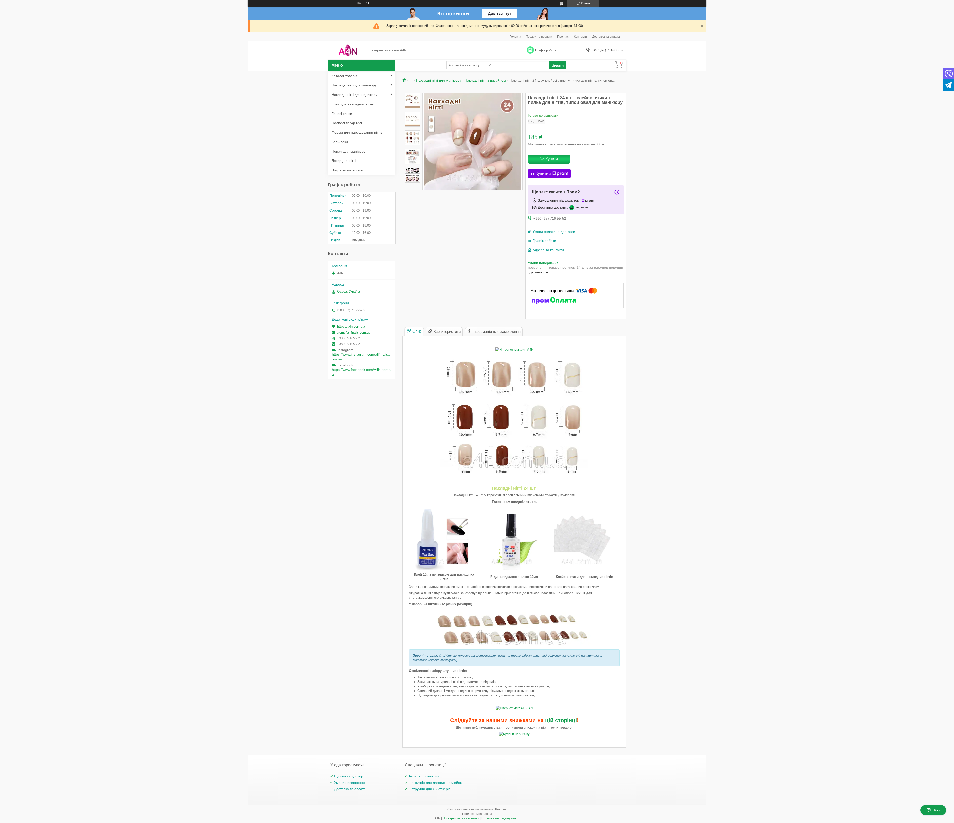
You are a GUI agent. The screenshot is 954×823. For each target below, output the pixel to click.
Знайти (558, 65)
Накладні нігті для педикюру (354, 95)
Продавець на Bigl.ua (477, 814)
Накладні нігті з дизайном (485, 80)
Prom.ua (501, 809)
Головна (515, 36)
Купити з (543, 173)
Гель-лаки (340, 142)
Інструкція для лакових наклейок (435, 782)
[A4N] (348, 50)
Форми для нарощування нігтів (357, 132)
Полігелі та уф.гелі (347, 123)
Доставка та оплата (606, 36)
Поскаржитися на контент (461, 818)
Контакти (580, 36)
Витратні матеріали (347, 170)
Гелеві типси (342, 114)
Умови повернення (349, 782)
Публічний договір (348, 776)
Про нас (563, 36)
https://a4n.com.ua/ (351, 326)
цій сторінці (561, 720)
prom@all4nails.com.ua (353, 332)
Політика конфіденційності (500, 818)
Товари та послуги (539, 36)
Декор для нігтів (344, 161)
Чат (937, 810)
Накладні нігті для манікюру (438, 80)
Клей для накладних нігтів (353, 104)
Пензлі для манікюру (348, 151)
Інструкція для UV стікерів (429, 789)
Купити (551, 159)
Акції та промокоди (424, 776)
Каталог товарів (344, 76)
